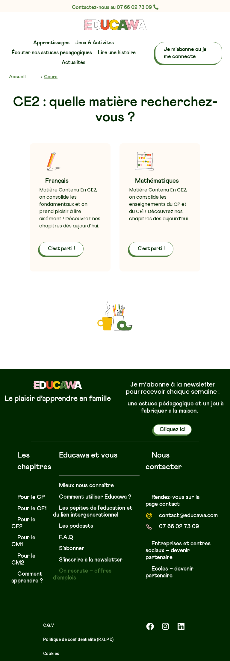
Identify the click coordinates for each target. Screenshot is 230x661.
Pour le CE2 (23, 523)
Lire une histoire (117, 52)
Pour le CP (31, 497)
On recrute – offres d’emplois (82, 574)
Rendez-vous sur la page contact (172, 500)
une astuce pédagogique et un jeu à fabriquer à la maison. (176, 407)
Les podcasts (76, 526)
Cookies (51, 653)
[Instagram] (165, 626)
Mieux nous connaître (86, 485)
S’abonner (71, 548)
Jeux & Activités (94, 43)
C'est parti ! (61, 248)
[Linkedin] (181, 626)
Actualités (73, 62)
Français (57, 181)
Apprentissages (51, 43)
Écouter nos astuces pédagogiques (52, 52)
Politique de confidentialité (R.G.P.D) (78, 639)
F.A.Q (66, 537)
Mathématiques (157, 181)
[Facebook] (150, 626)
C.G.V (48, 625)
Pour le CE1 (32, 508)
